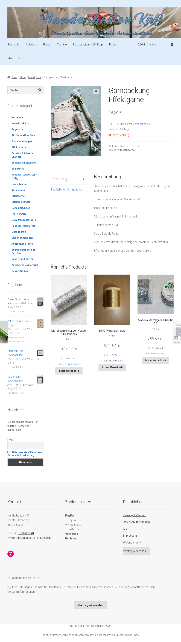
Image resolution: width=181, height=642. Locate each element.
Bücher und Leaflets (23, 135)
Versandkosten (141, 123)
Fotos (47, 44)
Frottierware (19, 214)
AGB (126, 529)
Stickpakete (18, 147)
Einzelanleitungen (22, 141)
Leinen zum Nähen (22, 237)
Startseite (13, 44)
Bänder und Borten (22, 259)
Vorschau (17, 117)
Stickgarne (18, 196)
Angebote (17, 129)
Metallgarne (34, 77)
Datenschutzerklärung (136, 522)
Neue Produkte (20, 123)
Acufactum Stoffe (22, 243)
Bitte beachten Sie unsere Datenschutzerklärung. (24, 454)
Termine (62, 44)
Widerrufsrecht (132, 542)
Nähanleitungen (20, 208)
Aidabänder (18, 190)
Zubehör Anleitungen (23, 162)
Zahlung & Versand (134, 515)
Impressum (130, 535)
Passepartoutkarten (23, 226)
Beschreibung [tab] (59, 179)
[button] (96, 91)
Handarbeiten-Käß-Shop (88, 44)
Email (10, 439)
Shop (23, 77)
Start (14, 77)
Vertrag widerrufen (134, 551)
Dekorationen (19, 271)
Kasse (113, 44)
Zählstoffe (17, 168)
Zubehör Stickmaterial (24, 265)
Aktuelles (31, 44)
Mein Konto (14, 58)
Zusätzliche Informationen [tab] (67, 189)
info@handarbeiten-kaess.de (33, 537)
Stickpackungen (21, 202)
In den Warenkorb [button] (69, 370)
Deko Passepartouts (23, 220)
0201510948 (26, 533)
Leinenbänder (19, 184)
